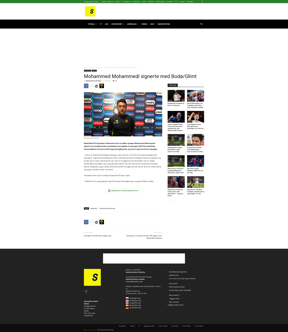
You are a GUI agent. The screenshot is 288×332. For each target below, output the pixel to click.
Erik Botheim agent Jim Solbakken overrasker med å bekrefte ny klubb (195, 105)
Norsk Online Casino (176, 287)
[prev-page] (169, 200)
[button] (201, 24)
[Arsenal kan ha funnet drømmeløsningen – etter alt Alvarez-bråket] (195, 140)
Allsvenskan (191, 100)
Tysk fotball (174, 326)
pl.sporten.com (135, 298)
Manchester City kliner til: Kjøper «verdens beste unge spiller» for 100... (195, 192)
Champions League (173, 145)
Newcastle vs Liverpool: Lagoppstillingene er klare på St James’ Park (176, 170)
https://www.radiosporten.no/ (96, 86)
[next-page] (172, 200)
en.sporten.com (135, 300)
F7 (175, 1)
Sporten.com (139, 286)
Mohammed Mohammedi (107, 208)
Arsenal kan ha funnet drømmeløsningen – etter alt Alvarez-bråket (195, 149)
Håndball (151, 1)
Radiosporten (164, 24)
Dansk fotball (186, 326)
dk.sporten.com (135, 305)
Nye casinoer (174, 302)
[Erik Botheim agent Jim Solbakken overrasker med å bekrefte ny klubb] (195, 96)
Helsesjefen (190, 1)
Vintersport (126, 1)
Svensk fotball (199, 326)
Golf (152, 24)
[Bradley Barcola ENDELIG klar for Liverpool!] (176, 96)
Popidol (182, 1)
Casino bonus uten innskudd (180, 290)
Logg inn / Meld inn (107, 1)
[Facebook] (202, 1)
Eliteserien (170, 1)
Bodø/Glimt (93, 208)
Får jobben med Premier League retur (97, 236)
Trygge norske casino (175, 305)
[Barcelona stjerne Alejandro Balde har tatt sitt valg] (195, 161)
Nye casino (173, 283)
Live (106, 24)
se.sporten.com (135, 303)
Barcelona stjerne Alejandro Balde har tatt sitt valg (195, 170)
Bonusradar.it (174, 295)
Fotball (117, 1)
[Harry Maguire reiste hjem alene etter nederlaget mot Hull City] (195, 117)
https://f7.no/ (91, 86)
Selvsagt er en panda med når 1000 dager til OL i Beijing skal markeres (144, 237)
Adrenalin (136, 1)
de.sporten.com (135, 307)
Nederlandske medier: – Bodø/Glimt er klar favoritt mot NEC (175, 149)
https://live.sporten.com (101, 86)
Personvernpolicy (90, 330)
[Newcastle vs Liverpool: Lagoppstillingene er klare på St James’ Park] (176, 161)
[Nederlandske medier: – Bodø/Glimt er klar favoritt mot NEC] (176, 140)
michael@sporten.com (134, 282)
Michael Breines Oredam (93, 81)
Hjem (85, 67)
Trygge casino (174, 298)
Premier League (160, 1)
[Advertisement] (144, 45)
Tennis (144, 1)
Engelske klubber (149, 326)
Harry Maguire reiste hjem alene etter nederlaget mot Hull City (195, 126)
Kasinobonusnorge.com (178, 272)
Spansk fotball (163, 326)
